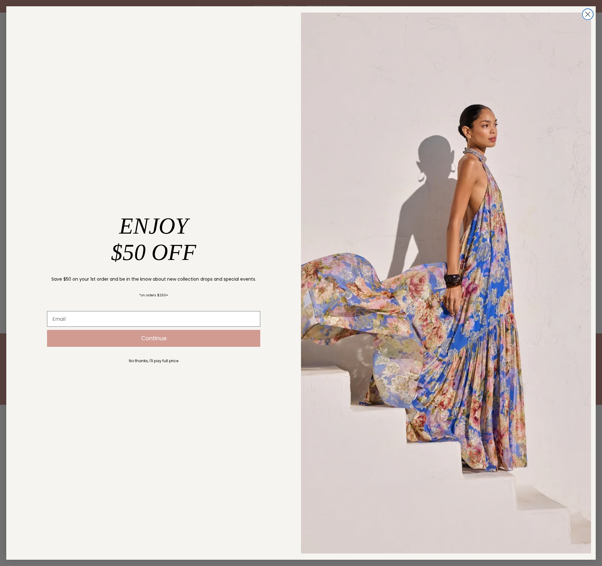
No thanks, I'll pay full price (153, 360)
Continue (153, 338)
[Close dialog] (587, 14)
